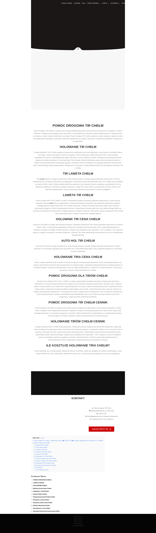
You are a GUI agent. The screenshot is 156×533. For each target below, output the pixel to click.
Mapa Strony (78, 516)
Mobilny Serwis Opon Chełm (42, 488)
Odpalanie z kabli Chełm (41, 491)
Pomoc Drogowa (9, 3)
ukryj (42, 438)
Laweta (42, 179)
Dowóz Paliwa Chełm (40, 494)
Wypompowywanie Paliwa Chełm (44, 497)
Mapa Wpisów (78, 523)
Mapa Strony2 (78, 518)
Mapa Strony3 (78, 521)
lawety (51, 203)
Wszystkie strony (78, 526)
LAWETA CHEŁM (38, 483)
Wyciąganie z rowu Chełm (41, 508)
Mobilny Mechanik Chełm (41, 505)
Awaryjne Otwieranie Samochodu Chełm (46, 511)
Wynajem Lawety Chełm (41, 500)
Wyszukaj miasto (144, 3)
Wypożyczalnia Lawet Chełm (42, 502)
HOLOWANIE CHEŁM (40, 485)
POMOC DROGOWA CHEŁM (42, 480)
